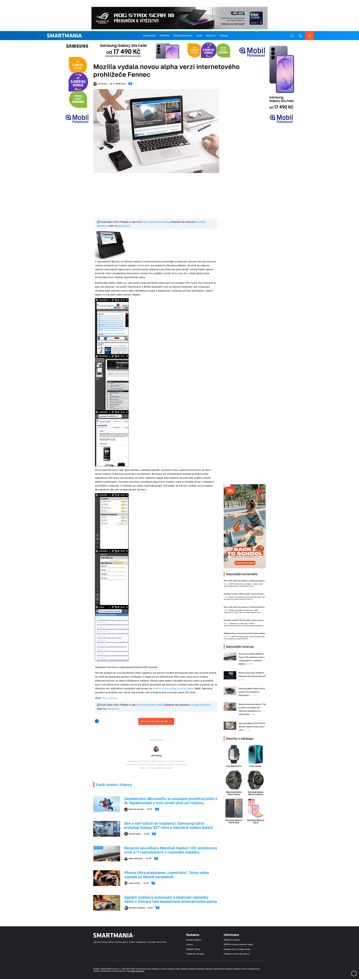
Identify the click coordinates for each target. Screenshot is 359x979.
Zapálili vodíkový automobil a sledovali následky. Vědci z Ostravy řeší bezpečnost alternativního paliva (170, 899)
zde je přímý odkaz (183, 688)
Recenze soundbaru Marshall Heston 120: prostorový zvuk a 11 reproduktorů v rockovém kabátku (170, 850)
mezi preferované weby (155, 221)
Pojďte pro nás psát (195, 954)
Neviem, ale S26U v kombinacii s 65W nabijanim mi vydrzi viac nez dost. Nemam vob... (242, 611)
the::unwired (109, 698)
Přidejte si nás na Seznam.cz (237, 954)
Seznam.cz (124, 225)
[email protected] (137, 971)
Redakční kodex (193, 949)
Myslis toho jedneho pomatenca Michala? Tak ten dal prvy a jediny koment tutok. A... (244, 598)
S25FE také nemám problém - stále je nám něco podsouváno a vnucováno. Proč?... (243, 585)
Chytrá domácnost (182, 35)
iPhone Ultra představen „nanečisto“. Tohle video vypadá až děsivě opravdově (166, 874)
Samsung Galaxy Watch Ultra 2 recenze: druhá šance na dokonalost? (252, 691)
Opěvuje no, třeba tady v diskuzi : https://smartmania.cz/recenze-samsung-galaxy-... (244, 625)
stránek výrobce (162, 688)
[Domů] (65, 36)
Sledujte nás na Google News (237, 949)
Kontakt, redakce (193, 940)
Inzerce (189, 944)
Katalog (224, 35)
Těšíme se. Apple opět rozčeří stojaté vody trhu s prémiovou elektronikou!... (244, 638)
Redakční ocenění (232, 940)
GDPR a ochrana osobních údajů (238, 944)
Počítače (164, 35)
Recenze (210, 35)
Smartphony (149, 35)
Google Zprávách (200, 704)
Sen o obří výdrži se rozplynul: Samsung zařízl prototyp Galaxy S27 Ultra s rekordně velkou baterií (168, 825)
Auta (199, 35)
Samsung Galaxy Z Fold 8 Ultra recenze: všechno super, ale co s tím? (252, 726)
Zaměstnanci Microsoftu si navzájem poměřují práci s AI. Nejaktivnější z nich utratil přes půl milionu (170, 800)
